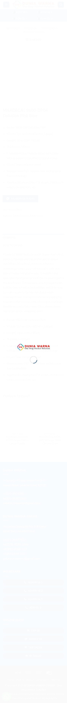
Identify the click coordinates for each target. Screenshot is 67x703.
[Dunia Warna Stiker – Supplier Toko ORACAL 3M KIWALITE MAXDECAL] (33, 346)
